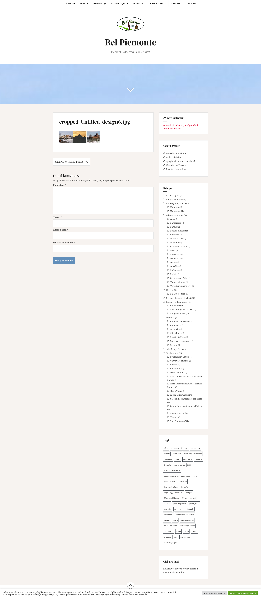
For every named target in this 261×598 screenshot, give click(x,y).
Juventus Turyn (170, 481)
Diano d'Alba (176, 238)
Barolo (173, 226)
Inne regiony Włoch (176, 203)
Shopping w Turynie (176, 165)
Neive (173, 262)
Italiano (190, 3)
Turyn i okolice (177, 282)
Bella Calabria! (173, 157)
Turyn (186, 531)
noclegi (193, 498)
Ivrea (172, 250)
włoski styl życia (171, 542)
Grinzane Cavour (178, 246)
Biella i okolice (177, 230)
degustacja (187, 459)
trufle (178, 531)
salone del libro (170, 526)
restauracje (168, 515)
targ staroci (168, 531)
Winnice (170, 317)
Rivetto (174, 345)
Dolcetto (167, 465)
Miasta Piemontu (174, 215)
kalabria (183, 481)
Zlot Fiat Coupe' (178, 421)
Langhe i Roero (177, 313)
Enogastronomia (174, 199)
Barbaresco (175, 222)
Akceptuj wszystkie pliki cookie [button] (243, 593)
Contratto (175, 325)
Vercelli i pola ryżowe (181, 285)
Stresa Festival (177, 413)
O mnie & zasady (157, 3)
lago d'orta (185, 487)
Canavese (175, 305)
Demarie (174, 329)
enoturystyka (179, 465)
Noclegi (170, 290)
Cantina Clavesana (179, 321)
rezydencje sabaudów (185, 515)
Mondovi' (175, 258)
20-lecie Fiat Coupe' (179, 356)
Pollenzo (174, 270)
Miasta (84, 3)
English (176, 3)
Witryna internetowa (64, 242)
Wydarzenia (172, 353)
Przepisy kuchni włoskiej (178, 298)
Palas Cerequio (177, 293)
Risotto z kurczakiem (176, 169)
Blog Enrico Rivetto (172, 568)
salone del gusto (187, 520)
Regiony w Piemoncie (176, 301)
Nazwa (57, 217)
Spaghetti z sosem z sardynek (180, 161)
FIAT (189, 465)
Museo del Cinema (171, 498)
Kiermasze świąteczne (181, 394)
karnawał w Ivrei (171, 487)
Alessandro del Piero (179, 448)
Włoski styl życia (174, 349)
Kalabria (174, 207)
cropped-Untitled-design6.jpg (71, 161)
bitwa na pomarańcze (193, 454)
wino (175, 537)
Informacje (99, 3)
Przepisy (138, 3)
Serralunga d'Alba (179, 278)
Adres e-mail (60, 229)
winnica (167, 537)
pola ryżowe (194, 503)
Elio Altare (175, 333)
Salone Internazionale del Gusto (186, 398)
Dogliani (174, 242)
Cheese (173, 364)
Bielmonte (177, 454)
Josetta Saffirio (177, 337)
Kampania (175, 211)
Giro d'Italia (176, 390)
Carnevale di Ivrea (179, 360)
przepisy (168, 509)
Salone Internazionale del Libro (186, 406)
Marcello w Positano (176, 153)
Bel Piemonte (130, 42)
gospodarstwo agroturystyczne (177, 476)
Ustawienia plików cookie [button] (214, 593)
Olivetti (167, 503)
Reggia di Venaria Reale (184, 509)
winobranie (185, 537)
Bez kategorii (172, 195)
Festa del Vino (177, 372)
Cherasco (174, 234)
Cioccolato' (175, 368)
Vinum (173, 417)
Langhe (189, 492)
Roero (175, 520)
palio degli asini (179, 503)
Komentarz (59, 185)
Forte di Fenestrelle (172, 470)
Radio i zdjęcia (119, 3)
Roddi (173, 274)
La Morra (175, 254)
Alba (172, 218)
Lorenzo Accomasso (180, 341)
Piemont (70, 3)
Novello (174, 266)
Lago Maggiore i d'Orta (181, 309)
